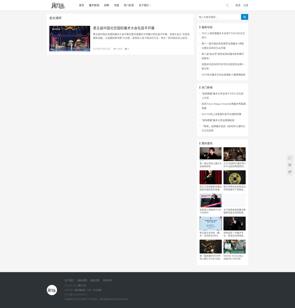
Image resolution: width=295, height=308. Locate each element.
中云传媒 (97, 290)
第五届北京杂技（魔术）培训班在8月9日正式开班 (210, 234)
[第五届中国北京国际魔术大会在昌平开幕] (69, 38)
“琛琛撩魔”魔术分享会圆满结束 (218, 120)
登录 (238, 5)
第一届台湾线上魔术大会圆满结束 (211, 165)
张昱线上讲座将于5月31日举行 (210, 211)
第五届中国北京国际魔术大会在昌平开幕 (123, 28)
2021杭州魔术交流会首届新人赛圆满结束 (223, 74)
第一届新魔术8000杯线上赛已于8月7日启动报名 (210, 257)
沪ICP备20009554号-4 (76, 294)
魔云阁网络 (80, 290)
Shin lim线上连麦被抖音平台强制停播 (221, 114)
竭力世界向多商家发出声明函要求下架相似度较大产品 (234, 188)
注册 (245, 5)
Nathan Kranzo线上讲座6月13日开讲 (233, 257)
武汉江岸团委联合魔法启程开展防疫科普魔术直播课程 (211, 188)
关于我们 (144, 5)
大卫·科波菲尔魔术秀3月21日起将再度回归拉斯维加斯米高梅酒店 (234, 165)
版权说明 (82, 280)
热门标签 (129, 5)
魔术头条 (82, 285)
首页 (81, 5)
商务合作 (108, 280)
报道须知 (95, 280)
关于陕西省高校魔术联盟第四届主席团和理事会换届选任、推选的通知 (234, 211)
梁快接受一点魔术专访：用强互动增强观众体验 (234, 234)
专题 (116, 5)
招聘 (106, 5)
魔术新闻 (94, 5)
